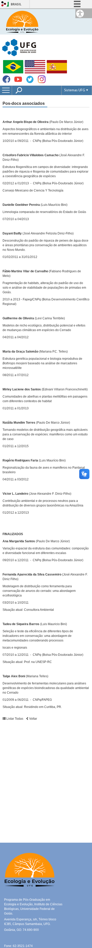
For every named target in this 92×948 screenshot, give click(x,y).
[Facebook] (6, 82)
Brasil (16, 4)
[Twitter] (30, 82)
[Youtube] (18, 82)
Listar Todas (15, 718)
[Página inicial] (22, 21)
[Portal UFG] (19, 47)
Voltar (32, 718)
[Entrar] (4, 4)
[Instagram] (41, 82)
